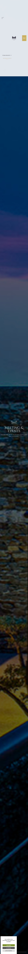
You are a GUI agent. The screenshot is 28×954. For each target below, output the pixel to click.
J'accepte (8, 945)
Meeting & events (7, 58)
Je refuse (9, 948)
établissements (6, 55)
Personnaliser (8, 950)
